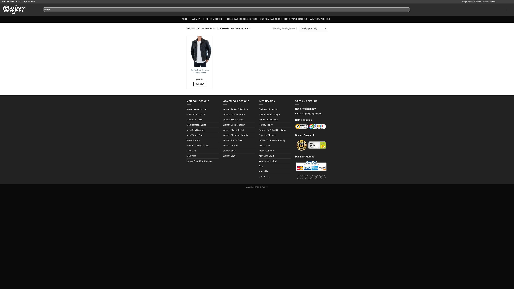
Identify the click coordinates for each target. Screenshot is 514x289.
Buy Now (200, 84)
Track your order (266, 151)
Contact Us (264, 176)
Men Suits (191, 151)
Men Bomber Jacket (196, 125)
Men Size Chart (266, 156)
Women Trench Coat (232, 140)
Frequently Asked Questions (272, 130)
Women (196, 19)
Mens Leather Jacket (196, 109)
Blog (261, 166)
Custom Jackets (270, 19)
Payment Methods (267, 135)
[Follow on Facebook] (498, 2)
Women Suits (229, 151)
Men (184, 19)
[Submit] (408, 9)
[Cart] (510, 10)
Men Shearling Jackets (197, 145)
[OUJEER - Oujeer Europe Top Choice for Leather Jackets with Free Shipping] (20, 9)
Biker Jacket (214, 19)
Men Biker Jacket (195, 120)
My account (264, 145)
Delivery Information (268, 109)
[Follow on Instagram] (500, 2)
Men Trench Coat (195, 135)
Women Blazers (230, 145)
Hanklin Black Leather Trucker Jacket (199, 71)
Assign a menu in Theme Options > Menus (478, 2)
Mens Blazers (193, 140)
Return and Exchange (269, 114)
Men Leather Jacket (196, 114)
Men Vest (191, 156)
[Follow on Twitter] (503, 2)
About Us (263, 171)
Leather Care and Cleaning (272, 140)
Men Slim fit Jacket (196, 130)
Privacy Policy (266, 125)
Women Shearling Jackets (235, 135)
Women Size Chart (268, 161)
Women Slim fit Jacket (233, 130)
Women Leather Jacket (234, 114)
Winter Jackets (320, 19)
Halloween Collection (242, 19)
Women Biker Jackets (233, 120)
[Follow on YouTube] (510, 2)
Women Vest (229, 156)
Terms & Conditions (268, 120)
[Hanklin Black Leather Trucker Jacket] (200, 51)
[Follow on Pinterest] (508, 2)
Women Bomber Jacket (234, 125)
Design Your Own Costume (200, 161)
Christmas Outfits (295, 19)
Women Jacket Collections (235, 109)
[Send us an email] (505, 2)
